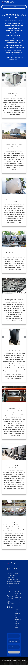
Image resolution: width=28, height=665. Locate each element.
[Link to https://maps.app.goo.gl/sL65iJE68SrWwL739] (7, 595)
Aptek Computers (18, 661)
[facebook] (14, 568)
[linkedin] (16, 568)
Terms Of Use (8, 661)
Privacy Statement (22, 660)
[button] (3, 80)
